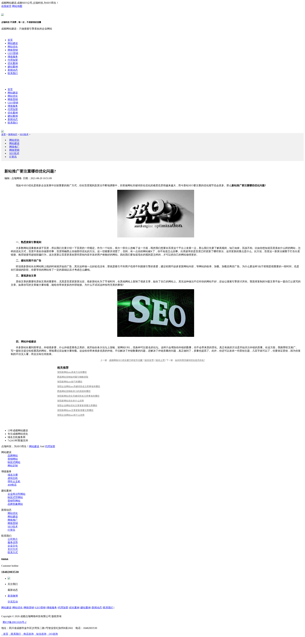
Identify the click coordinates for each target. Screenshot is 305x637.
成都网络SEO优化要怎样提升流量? (126, 360)
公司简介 (13, 539)
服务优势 (13, 542)
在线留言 (6, 6)
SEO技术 (24, 134)
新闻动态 (13, 70)
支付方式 (13, 549)
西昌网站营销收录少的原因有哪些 (74, 391)
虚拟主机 (13, 478)
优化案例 (13, 63)
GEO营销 (13, 53)
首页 (10, 40)
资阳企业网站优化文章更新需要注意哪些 (77, 405)
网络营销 (13, 50)
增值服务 (13, 56)
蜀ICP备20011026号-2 (14, 622)
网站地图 (17, 6)
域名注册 (13, 474)
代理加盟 (13, 60)
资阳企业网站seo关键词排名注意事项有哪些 (78, 386)
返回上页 (160, 360)
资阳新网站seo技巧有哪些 (69, 382)
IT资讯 (13, 156)
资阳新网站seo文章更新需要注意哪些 (75, 410)
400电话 (12, 484)
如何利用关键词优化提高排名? (190, 360)
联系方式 (13, 552)
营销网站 (13, 459)
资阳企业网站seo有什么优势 (71, 415)
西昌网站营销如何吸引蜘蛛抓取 (72, 377)
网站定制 (13, 465)
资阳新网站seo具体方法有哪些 (72, 372)
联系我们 (13, 73)
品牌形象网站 (15, 504)
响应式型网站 (15, 497)
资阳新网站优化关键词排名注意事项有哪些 (78, 396)
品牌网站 (13, 455)
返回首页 (149, 360)
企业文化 (13, 545)
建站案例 (13, 66)
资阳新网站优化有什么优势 (70, 401)
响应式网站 (14, 462)
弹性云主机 (14, 481)
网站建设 (13, 43)
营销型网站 (14, 500)
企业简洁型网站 (16, 494)
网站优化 (13, 46)
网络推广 (14, 146)
